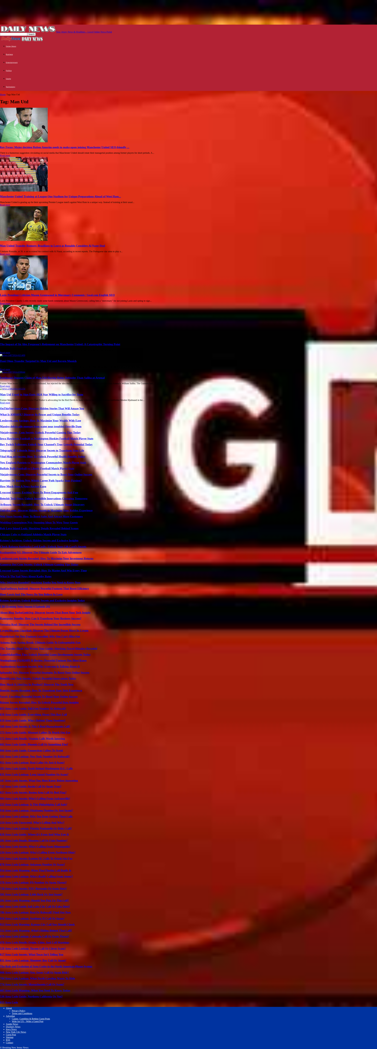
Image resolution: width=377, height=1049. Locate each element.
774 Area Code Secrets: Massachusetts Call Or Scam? (32, 984)
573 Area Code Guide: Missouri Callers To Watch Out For (35, 732)
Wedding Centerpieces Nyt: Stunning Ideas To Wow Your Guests (39, 522)
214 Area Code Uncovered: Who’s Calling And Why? (32, 822)
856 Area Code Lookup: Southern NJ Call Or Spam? (32, 918)
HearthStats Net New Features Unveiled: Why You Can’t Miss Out (40, 636)
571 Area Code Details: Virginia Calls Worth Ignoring (32, 738)
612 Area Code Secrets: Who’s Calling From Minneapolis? (35, 846)
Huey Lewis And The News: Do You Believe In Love (31, 594)
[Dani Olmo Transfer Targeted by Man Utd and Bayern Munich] (12, 355)
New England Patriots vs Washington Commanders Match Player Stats (43, 462)
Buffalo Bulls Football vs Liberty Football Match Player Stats (37, 468)
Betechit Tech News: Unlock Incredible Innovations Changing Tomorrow (44, 498)
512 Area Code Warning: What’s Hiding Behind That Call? (36, 930)
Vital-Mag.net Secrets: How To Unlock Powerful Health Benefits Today (42, 456)
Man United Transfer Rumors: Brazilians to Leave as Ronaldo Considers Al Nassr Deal (52, 245)
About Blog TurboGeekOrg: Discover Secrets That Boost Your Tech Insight (45, 612)
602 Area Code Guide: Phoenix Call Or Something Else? (34, 744)
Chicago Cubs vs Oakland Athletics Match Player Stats (33, 534)
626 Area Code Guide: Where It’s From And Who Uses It (34, 834)
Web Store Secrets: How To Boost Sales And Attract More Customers (41, 516)
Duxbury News (13, 1026)
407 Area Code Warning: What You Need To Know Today (35, 990)
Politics (9, 71)
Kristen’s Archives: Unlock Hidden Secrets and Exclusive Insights (39, 540)
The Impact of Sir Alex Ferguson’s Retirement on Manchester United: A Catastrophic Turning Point (60, 344)
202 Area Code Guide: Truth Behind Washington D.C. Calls (36, 768)
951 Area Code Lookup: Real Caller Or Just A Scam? (32, 762)
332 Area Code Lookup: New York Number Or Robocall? (35, 756)
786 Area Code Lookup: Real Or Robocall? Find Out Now (35, 912)
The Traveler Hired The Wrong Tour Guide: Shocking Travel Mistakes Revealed (48, 648)
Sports (8, 79)
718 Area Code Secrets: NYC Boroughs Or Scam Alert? (33, 888)
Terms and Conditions (22, 1013)
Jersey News (11, 46)
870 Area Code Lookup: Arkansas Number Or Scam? (32, 864)
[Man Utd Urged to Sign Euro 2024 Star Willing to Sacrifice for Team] (12, 388)
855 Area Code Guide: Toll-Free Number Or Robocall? (33, 708)
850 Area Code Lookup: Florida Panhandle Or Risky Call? (36, 828)
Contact (9, 1042)
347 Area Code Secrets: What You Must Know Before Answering (39, 780)
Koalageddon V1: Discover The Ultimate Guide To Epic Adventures (41, 552)
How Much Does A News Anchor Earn (23, 486)
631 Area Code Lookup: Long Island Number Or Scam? (34, 774)
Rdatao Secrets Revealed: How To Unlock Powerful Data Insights (39, 702)
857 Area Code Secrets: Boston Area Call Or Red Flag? (33, 792)
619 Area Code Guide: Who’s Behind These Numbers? (33, 720)
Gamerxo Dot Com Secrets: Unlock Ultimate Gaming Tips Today (39, 564)
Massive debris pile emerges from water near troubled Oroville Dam (40, 426)
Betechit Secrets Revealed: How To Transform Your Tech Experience (41, 690)
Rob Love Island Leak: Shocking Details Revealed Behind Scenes (39, 528)
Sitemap (9, 1037)
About (9, 1008)
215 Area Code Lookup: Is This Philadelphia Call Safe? (33, 804)
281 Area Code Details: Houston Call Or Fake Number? (34, 840)
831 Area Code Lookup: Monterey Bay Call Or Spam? (33, 960)
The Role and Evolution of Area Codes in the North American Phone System (46, 966)
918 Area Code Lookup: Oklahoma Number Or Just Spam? (36, 810)
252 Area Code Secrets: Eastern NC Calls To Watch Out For (36, 858)
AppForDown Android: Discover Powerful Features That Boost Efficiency (44, 588)
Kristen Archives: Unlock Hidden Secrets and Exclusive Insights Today (42, 600)
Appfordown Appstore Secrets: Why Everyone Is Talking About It (40, 666)
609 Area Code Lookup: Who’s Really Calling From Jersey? (36, 876)
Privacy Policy (18, 1011)
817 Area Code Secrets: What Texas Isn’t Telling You (31, 954)
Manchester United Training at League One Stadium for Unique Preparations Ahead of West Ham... (60, 196)
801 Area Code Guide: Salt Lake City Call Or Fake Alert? (35, 906)
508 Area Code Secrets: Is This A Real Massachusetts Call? (35, 726)
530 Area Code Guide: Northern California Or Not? (31, 996)
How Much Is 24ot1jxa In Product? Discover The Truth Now (37, 684)
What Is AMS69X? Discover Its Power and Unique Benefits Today (40, 414)
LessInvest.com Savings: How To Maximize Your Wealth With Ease (40, 420)
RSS (8, 1040)
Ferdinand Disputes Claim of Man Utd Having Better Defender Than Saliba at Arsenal (52, 377)
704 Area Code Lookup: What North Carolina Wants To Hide (37, 978)
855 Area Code (9, 1002)
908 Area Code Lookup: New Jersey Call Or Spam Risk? (34, 972)
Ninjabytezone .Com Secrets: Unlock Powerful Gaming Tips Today (40, 432)
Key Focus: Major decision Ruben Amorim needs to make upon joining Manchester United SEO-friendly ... (64, 147)
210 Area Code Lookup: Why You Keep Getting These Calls (36, 816)
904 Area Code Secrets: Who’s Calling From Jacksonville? (35, 798)
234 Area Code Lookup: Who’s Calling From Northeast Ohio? (38, 852)
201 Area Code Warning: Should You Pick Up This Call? (34, 900)
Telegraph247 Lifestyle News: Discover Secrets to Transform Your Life (42, 450)
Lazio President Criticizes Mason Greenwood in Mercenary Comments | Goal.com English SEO (57, 295)
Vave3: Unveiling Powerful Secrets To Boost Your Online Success (39, 696)
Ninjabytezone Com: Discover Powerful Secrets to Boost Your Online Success (46, 474)
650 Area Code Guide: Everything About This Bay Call (33, 714)
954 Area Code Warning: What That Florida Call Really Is (35, 870)
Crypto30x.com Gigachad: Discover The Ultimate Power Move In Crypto (44, 630)
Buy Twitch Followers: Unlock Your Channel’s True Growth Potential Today (46, 444)
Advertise (10, 1016)
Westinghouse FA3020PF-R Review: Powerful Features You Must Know (43, 660)
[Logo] (11, 41)
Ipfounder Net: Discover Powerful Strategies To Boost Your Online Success (44, 672)
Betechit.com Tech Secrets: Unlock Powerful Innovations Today (38, 678)
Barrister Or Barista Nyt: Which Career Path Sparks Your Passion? (41, 480)
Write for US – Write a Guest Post (27, 1021)
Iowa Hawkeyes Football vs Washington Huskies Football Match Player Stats (46, 438)
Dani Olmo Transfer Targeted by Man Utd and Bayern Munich (38, 361)
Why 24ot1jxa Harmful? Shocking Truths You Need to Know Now (40, 582)
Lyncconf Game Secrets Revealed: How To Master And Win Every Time (43, 570)
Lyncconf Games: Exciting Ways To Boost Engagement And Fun (39, 492)
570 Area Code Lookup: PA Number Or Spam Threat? (33, 882)
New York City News (16, 1032)
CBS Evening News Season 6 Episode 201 (25, 606)
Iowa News (11, 1029)
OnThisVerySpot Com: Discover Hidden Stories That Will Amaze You (42, 408)
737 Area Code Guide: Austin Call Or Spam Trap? (30, 786)
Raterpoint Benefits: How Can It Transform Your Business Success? (40, 618)
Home (3, 94)
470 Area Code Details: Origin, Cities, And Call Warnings (34, 942)
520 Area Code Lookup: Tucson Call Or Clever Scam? (33, 948)
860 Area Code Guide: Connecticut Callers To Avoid (31, 750)
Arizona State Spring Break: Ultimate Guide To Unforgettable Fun (40, 642)
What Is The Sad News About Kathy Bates (25, 576)
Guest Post (11, 1034)
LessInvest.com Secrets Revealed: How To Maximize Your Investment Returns (46, 558)
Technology (10, 87)
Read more (5, 155)
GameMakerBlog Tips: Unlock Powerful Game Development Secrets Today (45, 654)
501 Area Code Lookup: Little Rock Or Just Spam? (31, 894)
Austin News (12, 1024)
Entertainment (12, 62)
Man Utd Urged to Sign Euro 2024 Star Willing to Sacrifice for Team (41, 394)
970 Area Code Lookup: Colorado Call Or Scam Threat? (34, 936)
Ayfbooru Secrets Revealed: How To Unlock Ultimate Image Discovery (42, 504)
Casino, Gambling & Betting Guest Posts (31, 1018)
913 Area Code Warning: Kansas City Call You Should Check (37, 924)
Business (9, 54)
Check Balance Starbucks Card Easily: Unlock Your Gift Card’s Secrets (43, 546)
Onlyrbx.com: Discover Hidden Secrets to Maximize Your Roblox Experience (46, 510)
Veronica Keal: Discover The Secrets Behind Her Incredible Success (40, 624)
